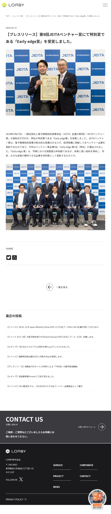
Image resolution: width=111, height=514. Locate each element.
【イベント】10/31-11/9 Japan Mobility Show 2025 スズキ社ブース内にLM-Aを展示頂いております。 (53, 326)
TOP (7, 16)
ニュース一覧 (17, 16)
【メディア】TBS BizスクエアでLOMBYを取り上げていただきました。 (39, 346)
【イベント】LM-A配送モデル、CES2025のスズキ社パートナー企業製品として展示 (45, 386)
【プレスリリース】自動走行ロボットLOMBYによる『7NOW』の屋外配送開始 (42, 366)
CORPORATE (86, 465)
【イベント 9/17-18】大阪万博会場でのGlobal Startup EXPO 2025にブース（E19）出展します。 (51, 336)
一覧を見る (62, 287)
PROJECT (58, 476)
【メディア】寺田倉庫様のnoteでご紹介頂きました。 (31, 376)
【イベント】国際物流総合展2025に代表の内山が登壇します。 (35, 356)
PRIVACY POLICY (14, 499)
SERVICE (58, 465)
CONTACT (85, 476)
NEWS (56, 487)
